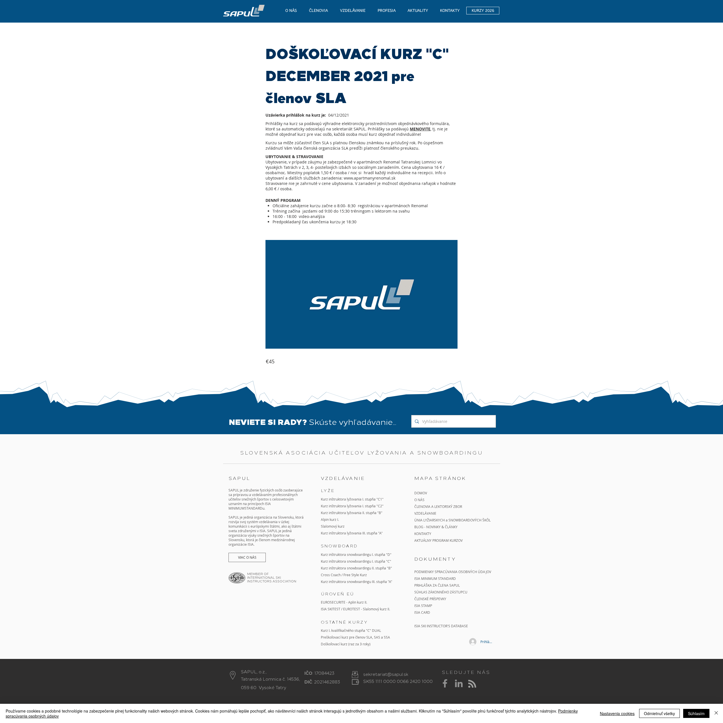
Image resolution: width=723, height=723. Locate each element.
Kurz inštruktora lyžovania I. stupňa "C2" (352, 506)
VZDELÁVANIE (425, 513)
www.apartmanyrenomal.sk (369, 178)
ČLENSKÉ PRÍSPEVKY (430, 599)
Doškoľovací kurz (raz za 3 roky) (346, 644)
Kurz (325, 512)
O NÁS (419, 499)
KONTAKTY (422, 533)
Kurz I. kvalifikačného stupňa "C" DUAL (351, 630)
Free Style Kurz (355, 575)
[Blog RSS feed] (472, 684)
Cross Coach (331, 575)
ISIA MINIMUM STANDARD (435, 578)
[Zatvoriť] (716, 713)
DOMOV (420, 493)
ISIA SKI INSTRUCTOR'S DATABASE (441, 626)
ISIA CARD (422, 612)
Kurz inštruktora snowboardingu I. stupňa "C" (356, 561)
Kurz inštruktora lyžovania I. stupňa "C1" (352, 499)
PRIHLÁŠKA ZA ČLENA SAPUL (437, 585)
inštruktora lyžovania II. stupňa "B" (355, 512)
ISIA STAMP (423, 605)
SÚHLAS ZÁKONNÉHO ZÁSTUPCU (440, 592)
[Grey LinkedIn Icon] (458, 683)
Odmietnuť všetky (659, 713)
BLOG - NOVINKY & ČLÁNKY (436, 527)
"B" (389, 568)
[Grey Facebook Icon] (444, 683)
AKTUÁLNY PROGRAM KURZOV (438, 540)
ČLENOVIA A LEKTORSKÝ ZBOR (438, 506)
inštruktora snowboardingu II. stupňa (357, 568)
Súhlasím (696, 713)
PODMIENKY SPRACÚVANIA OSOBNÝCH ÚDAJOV (452, 571)
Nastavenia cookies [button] (617, 713)
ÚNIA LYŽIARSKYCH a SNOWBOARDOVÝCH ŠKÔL (452, 520)
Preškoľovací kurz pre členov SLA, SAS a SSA (355, 637)
